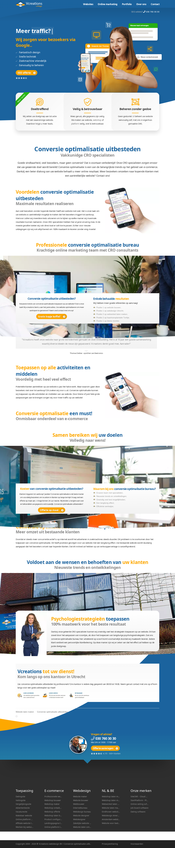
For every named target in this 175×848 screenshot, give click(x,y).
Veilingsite (20, 800)
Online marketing (107, 4)
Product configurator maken (53, 819)
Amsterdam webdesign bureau (111, 819)
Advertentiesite (23, 808)
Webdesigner (79, 819)
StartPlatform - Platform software (139, 800)
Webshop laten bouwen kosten (53, 815)
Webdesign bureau (82, 811)
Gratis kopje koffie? (49, 316)
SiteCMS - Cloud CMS (139, 796)
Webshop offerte (52, 811)
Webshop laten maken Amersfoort (111, 796)
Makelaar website (24, 815)
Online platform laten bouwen (53, 827)
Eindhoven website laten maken (111, 811)
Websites (88, 4)
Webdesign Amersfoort (111, 815)
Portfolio (127, 4)
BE (112, 790)
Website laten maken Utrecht (111, 808)
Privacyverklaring (110, 844)
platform (75, 123)
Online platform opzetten (25, 819)
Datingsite (20, 796)
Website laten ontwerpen (82, 827)
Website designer (81, 815)
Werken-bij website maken (25, 827)
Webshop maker (52, 804)
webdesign (54, 844)
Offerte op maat (49, 510)
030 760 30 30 (152, 11)
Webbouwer (78, 804)
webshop (97, 120)
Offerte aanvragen (103, 748)
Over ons (141, 4)
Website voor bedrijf (111, 823)
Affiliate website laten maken (25, 823)
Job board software (139, 808)
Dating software (138, 811)
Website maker (80, 796)
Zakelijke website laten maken (82, 823)
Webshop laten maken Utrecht (111, 800)
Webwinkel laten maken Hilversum (111, 804)
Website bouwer (80, 800)
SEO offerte (24, 72)
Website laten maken (30, 4)
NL (104, 790)
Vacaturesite (21, 811)
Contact (155, 4)
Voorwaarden (137, 844)
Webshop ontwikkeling (53, 808)
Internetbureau (80, 808)
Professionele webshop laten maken (53, 796)
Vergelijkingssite (23, 804)
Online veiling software (139, 804)
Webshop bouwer (52, 800)
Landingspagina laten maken (53, 823)
